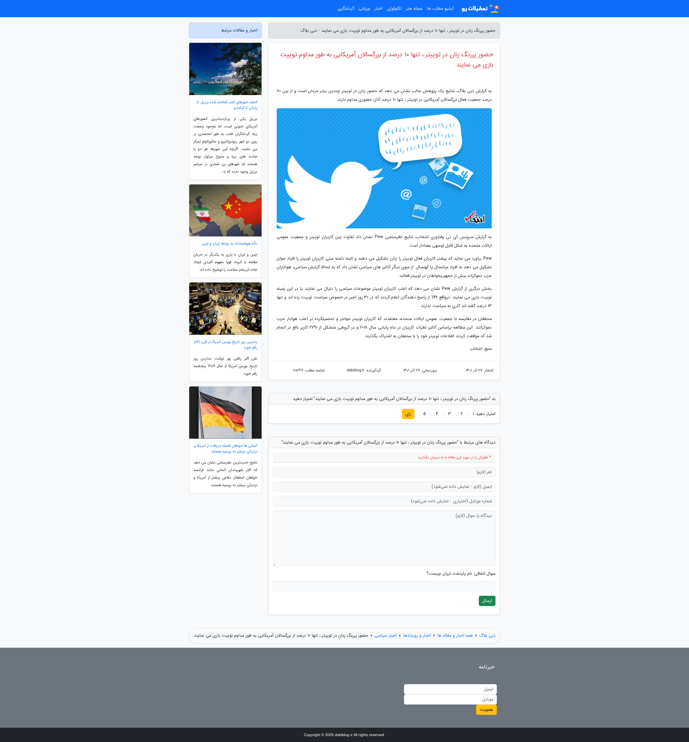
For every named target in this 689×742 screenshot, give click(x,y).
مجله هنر (414, 8)
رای (408, 413)
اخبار (378, 8)
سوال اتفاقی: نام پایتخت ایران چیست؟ (461, 573)
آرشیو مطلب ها (440, 8)
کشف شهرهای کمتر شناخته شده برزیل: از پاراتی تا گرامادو (226, 105)
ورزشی (364, 8)
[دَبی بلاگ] (480, 8)
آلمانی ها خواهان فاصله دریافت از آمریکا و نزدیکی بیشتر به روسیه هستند (225, 448)
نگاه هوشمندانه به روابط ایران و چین (229, 243)
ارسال (487, 600)
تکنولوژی (394, 8)
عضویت (486, 709)
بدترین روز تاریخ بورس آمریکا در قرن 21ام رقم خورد (225, 344)
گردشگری (346, 8)
